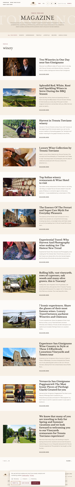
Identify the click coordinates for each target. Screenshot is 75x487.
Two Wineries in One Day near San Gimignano (54, 61)
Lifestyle (46, 35)
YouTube (70, 476)
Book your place (15, 2)
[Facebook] (47, 3)
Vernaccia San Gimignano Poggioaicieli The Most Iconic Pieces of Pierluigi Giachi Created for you (54, 385)
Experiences (30, 35)
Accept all (35, 483)
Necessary (16, 478)
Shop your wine (8, 4)
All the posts (12, 35)
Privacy (32, 475)
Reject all (15, 483)
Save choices (25, 483)
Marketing (33, 478)
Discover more (44, 74)
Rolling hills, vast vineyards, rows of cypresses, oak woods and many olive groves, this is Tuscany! (55, 276)
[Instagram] (51, 3)
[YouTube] (55, 3)
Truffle (38, 35)
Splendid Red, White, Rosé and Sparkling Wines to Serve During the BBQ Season (55, 89)
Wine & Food (63, 35)
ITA (43, 3)
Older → (69, 460)
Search (69, 3)
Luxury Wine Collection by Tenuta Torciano (55, 149)
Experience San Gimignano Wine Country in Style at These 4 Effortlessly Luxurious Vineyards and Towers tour (55, 349)
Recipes (54, 35)
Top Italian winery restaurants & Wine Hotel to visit (54, 180)
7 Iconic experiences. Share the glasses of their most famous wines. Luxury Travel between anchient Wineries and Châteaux (55, 311)
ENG (39, 3)
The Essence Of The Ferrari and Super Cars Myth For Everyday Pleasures (55, 210)
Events (21, 35)
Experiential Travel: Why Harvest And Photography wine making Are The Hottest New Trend (54, 244)
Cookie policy (25, 475)
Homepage (6, 2)
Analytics (25, 478)
